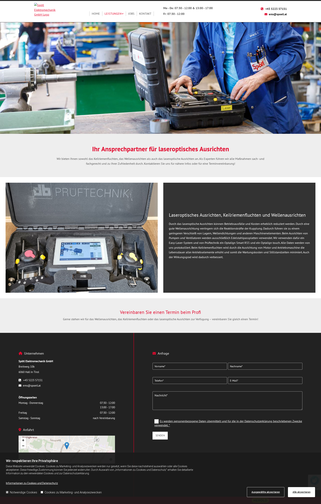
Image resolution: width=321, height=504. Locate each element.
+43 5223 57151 (276, 9)
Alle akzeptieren (301, 492)
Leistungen (113, 13)
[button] (66, 446)
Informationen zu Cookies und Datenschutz (32, 483)
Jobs (131, 13)
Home (96, 13)
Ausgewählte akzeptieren (266, 492)
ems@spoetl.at (278, 14)
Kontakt (145, 13)
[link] (114, 13)
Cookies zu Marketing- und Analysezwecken (73, 492)
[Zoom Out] (23, 446)
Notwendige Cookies (23, 492)
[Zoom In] (23, 440)
